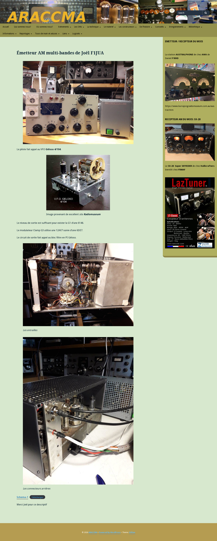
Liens (64, 33)
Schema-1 (22, 497)
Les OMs (78, 27)
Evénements (63, 27)
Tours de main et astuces (46, 33)
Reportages (24, 33)
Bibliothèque (194, 27)
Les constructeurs (126, 27)
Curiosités (159, 27)
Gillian (132, 532)
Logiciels (76, 33)
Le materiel (108, 27)
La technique (92, 27)
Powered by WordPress (110, 532)
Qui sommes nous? (22, 27)
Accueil (6, 27)
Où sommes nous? (44, 27)
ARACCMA (93, 532)
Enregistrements (176, 27)
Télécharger (37, 497)
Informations (8, 33)
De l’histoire (145, 27)
